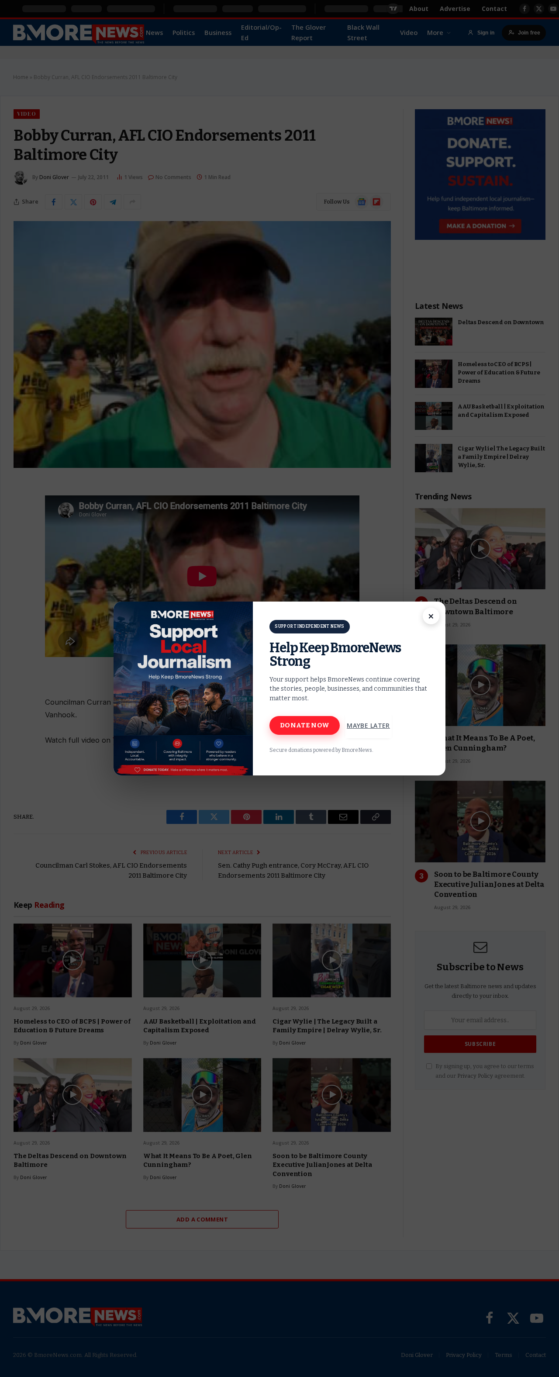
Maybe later (368, 725)
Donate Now (304, 725)
